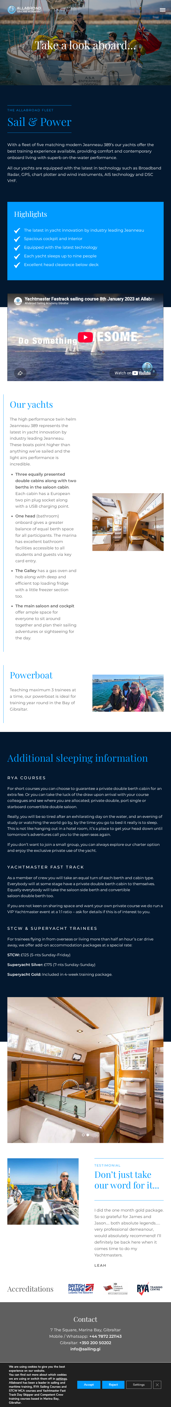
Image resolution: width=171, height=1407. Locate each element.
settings (61, 1379)
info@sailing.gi (85, 1349)
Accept (89, 1385)
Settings (139, 1385)
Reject (113, 1385)
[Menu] (163, 10)
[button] (83, 1135)
